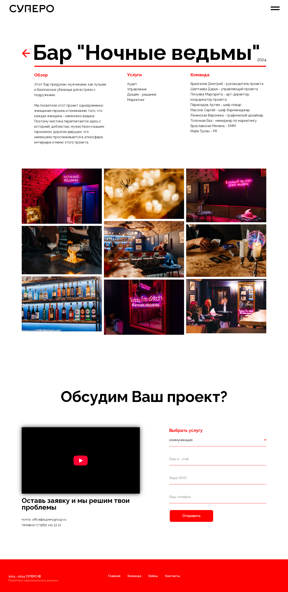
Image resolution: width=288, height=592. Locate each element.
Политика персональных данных (33, 580)
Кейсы (153, 576)
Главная (114, 576)
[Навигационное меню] (275, 8)
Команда (134, 576)
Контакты (172, 576)
